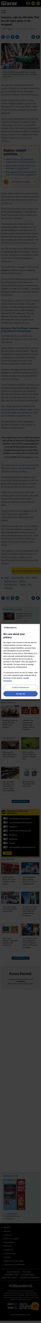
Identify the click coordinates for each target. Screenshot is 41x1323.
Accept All (20, 693)
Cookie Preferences (20, 687)
